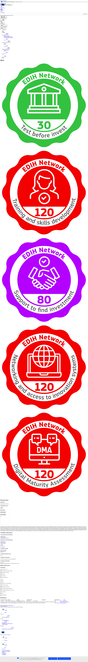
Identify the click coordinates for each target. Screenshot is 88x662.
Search (4, 12)
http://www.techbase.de (63, 600)
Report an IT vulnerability (6, 650)
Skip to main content (3, 0)
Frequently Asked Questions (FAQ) (7, 623)
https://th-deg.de (2, 546)
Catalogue (3, 32)
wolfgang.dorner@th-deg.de (4, 538)
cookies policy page (34, 658)
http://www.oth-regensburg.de (64, 601)
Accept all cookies (52, 658)
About (3, 31)
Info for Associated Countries (8, 36)
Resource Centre (4, 49)
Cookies (3, 652)
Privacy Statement (4, 624)
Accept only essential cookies (64, 658)
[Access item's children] (6, 34)
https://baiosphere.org (63, 602)
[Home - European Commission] (7, 5)
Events (5, 44)
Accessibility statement (5, 620)
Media (5, 50)
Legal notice (4, 653)
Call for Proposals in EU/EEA (8, 37)
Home (3, 30)
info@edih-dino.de (3, 543)
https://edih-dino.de (3, 511)
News (5, 43)
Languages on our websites (6, 651)
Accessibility (4, 654)
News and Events (4, 42)
